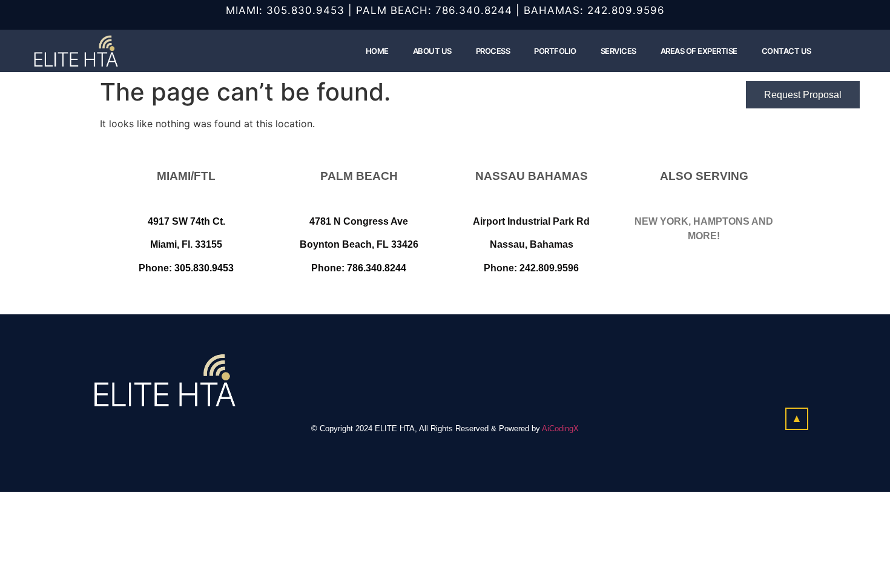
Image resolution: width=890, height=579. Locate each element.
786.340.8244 (473, 10)
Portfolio (555, 51)
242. (599, 10)
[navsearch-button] (838, 51)
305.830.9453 (305, 10)
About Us (432, 51)
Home (377, 51)
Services (618, 51)
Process (493, 51)
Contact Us (786, 51)
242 (527, 268)
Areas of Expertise (699, 51)
